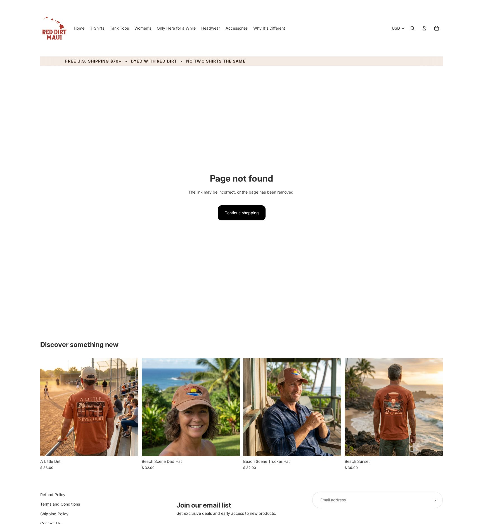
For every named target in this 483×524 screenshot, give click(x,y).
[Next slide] (130, 407)
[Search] (412, 28)
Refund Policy (52, 494)
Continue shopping (241, 212)
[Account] (424, 28)
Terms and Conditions (60, 504)
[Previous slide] (48, 407)
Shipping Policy (54, 513)
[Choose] (130, 448)
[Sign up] (434, 500)
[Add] (231, 448)
